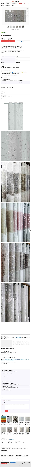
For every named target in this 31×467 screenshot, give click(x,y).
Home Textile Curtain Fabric (6, 360)
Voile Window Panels (3, 451)
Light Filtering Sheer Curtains (18, 451)
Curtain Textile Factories (4, 455)
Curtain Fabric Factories (11, 455)
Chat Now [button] (23, 41)
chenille (1, 441)
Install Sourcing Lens (4, 463)
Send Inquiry (8, 41)
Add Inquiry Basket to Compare (15, 29)
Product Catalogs (11, 439)
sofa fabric (2, 442)
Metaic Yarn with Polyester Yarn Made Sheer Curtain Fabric (3, 433)
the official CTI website (18, 337)
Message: (4, 404)
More (1, 460)
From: (4, 400)
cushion (9, 441)
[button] (1, 1)
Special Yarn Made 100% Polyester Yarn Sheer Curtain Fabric (21, 423)
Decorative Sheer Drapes (10, 451)
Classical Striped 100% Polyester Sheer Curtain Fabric (27, 423)
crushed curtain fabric (18, 441)
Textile (3, 5)
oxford (23, 442)
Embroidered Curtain (22, 359)
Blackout (11, 360)
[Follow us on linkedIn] (22, 463)
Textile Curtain (18, 359)
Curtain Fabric (9, 359)
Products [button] (8, 3)
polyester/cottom (10, 442)
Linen (13, 360)
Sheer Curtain (12, 5)
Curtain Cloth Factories (26, 455)
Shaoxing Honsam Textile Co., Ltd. (7, 35)
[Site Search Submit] (20, 3)
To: (4, 402)
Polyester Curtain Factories (19, 455)
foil (23, 441)
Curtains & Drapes (7, 5)
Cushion (12, 359)
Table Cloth (14, 359)
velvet (16, 442)
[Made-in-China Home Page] (15, 1)
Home (1, 5)
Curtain (6, 359)
